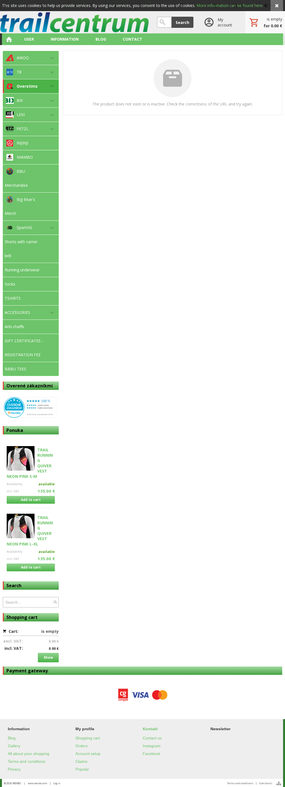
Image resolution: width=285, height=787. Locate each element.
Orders (81, 746)
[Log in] (219, 22)
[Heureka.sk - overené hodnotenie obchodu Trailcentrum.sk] (31, 416)
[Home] (74, 22)
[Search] (55, 602)
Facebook (151, 753)
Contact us (152, 738)
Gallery (14, 746)
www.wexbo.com (37, 783)
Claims (81, 761)
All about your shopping (28, 753)
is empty (50, 631)
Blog (12, 738)
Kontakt (150, 729)
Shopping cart (87, 738)
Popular (82, 769)
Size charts (265, 783)
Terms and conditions (26, 761)
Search (182, 22)
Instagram (152, 746)
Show (48, 657)
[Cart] (265, 22)
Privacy (14, 769)
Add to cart (31, 499)
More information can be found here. (229, 5)
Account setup (87, 753)
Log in (56, 783)
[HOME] (9, 39)
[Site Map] (278, 783)
